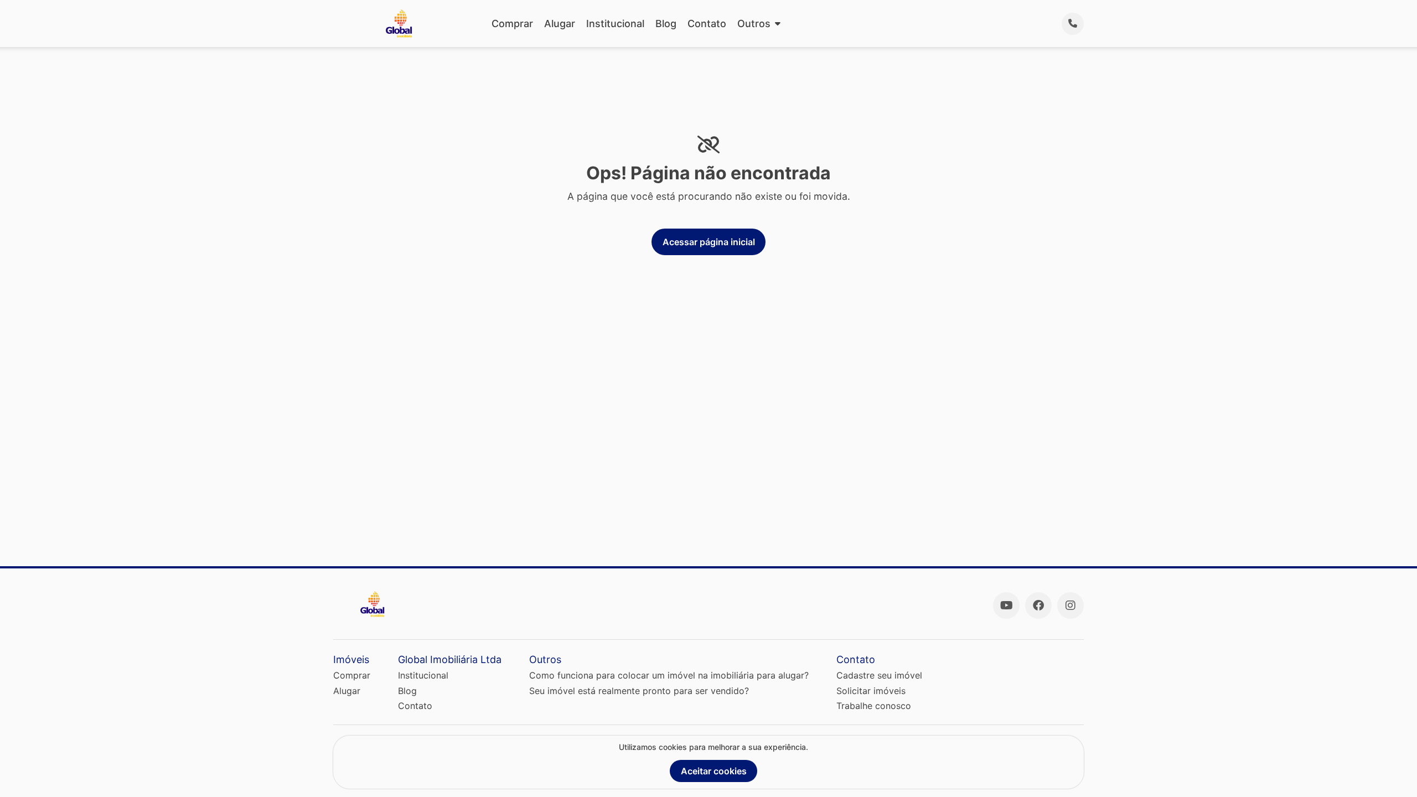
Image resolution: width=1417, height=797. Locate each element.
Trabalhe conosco (873, 705)
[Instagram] (1070, 605)
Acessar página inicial (709, 241)
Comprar (512, 23)
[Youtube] (1006, 605)
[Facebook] (1038, 605)
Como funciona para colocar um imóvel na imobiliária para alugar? (669, 675)
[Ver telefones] (1073, 24)
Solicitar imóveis (871, 690)
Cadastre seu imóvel (879, 675)
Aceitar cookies (714, 771)
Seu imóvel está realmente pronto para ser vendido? (639, 690)
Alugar (559, 23)
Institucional (615, 23)
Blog (665, 23)
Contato (706, 23)
